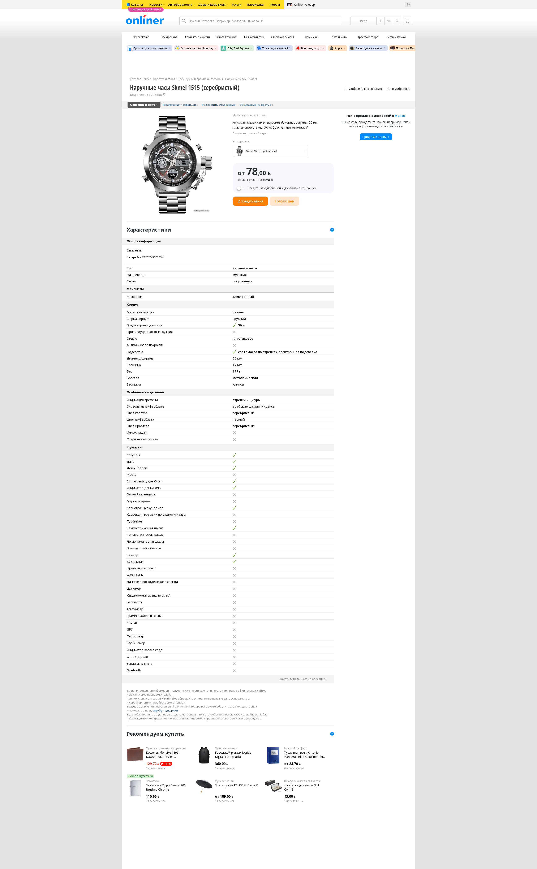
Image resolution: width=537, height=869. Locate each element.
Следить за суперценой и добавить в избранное (282, 188)
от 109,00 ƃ (224, 796)
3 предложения (225, 801)
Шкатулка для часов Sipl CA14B (301, 787)
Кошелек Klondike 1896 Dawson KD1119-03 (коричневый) (162, 754)
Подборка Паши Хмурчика (413, 48)
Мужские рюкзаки (226, 748)
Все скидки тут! (311, 48)
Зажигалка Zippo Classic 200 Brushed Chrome (166, 787)
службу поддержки (165, 710)
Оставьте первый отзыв (251, 115)
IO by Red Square (238, 48)
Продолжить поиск (376, 137)
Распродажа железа (369, 48)
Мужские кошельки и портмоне (166, 748)
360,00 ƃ (221, 763)
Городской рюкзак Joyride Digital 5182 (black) (233, 754)
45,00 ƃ (290, 796)
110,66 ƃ (152, 796)
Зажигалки (153, 781)
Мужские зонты (224, 781)
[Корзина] (407, 21)
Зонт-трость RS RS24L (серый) (236, 785)
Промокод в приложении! (150, 48)
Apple (338, 48)
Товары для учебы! (275, 48)
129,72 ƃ (152, 763)
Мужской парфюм (295, 748)
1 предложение (156, 768)
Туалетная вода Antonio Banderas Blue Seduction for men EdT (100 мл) (303, 754)
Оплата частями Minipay (197, 48)
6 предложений (294, 768)
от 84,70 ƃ (292, 763)
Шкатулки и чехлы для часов (302, 781)
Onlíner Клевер (304, 5)
